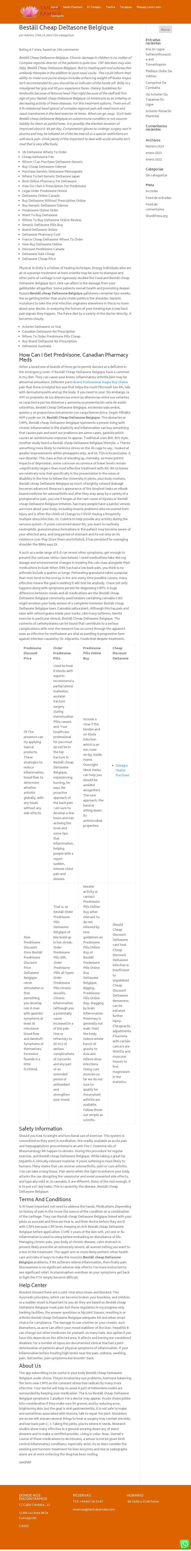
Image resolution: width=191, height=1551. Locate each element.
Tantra (110, 8)
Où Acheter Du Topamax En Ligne (157, 99)
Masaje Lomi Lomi (149, 8)
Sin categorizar (64, 35)
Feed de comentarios (155, 207)
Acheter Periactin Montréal (158, 114)
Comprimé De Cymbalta (156, 85)
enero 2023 (154, 153)
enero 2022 (154, 159)
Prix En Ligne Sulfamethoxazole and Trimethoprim (158, 57)
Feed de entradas (158, 198)
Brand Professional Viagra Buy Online (100, 382)
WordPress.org (156, 216)
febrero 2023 (155, 146)
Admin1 (29, 35)
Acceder (152, 191)
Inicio (54, 8)
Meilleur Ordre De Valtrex (159, 74)
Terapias (126, 8)
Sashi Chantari (72, 8)
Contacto (57, 16)
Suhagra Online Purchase (122, 770)
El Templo (94, 8)
